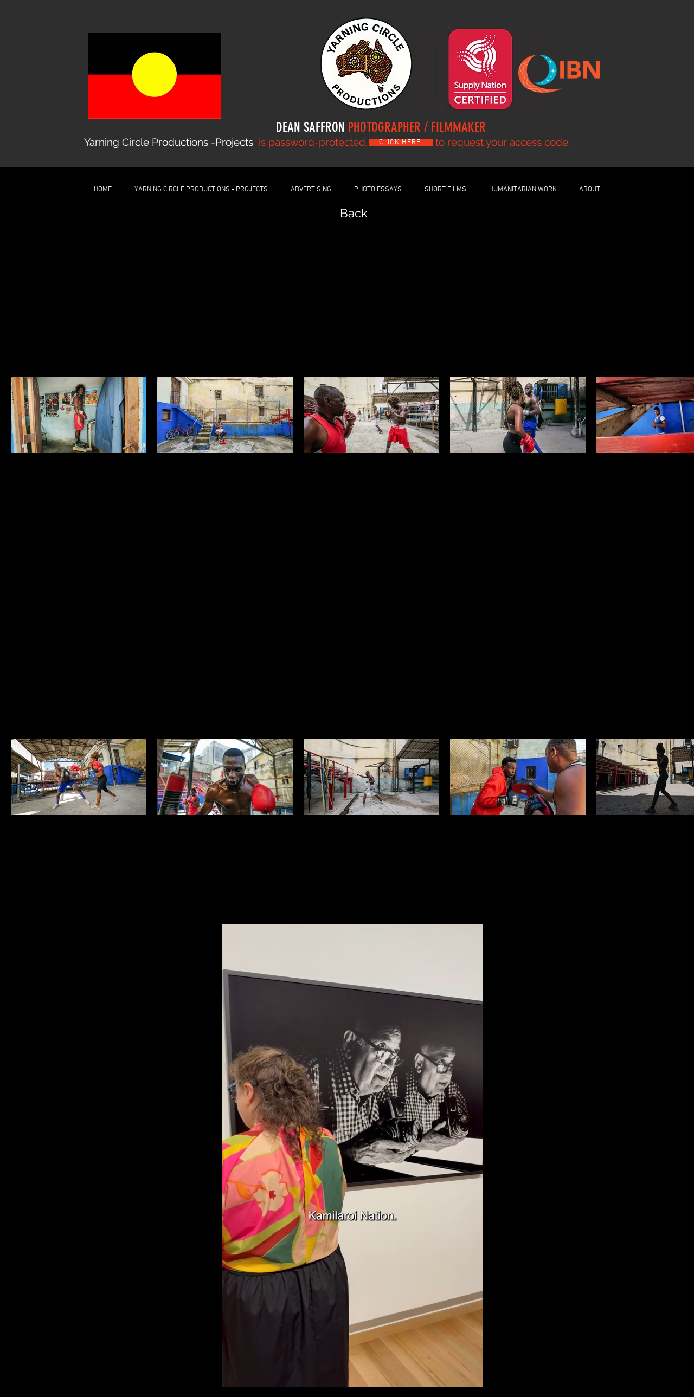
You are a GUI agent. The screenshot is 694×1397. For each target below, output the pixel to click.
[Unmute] (249, 1372)
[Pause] (231, 1372)
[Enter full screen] (473, 1372)
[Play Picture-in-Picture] (455, 1372)
